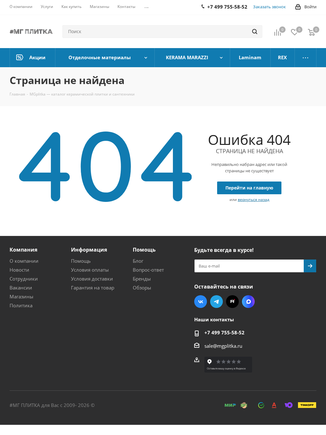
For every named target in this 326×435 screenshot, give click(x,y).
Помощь (81, 261)
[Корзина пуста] (311, 32)
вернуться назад (253, 199)
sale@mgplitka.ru (223, 346)
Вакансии (21, 287)
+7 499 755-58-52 (224, 332)
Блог (138, 261)
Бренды (142, 278)
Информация (89, 249)
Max (248, 301)
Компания (23, 249)
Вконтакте (200, 301)
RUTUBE (232, 301)
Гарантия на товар (92, 287)
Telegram (216, 301)
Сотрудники (24, 278)
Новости (19, 270)
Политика (21, 305)
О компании (24, 261)
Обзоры (142, 287)
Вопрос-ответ (148, 270)
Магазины (21, 296)
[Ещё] (305, 57)
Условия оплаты (90, 270)
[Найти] (254, 31)
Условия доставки (92, 278)
